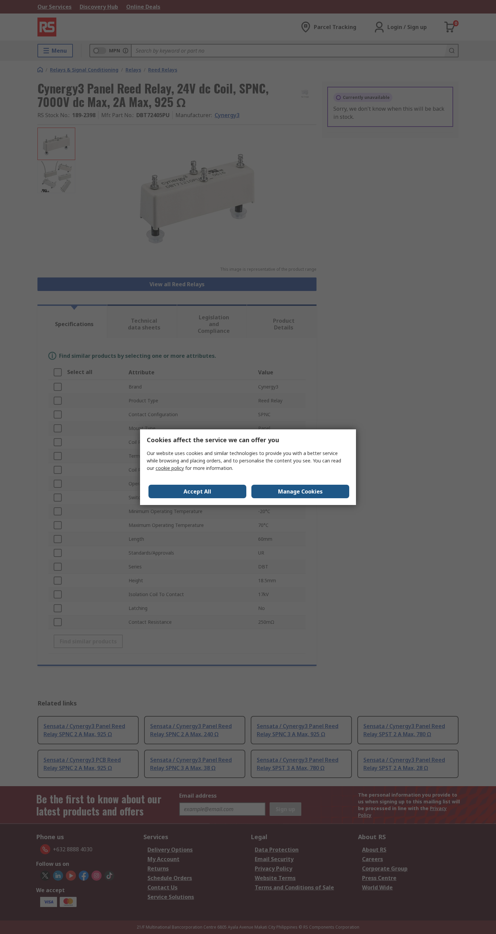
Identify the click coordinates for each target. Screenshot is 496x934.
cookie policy (170, 468)
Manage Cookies (300, 491)
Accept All (197, 491)
